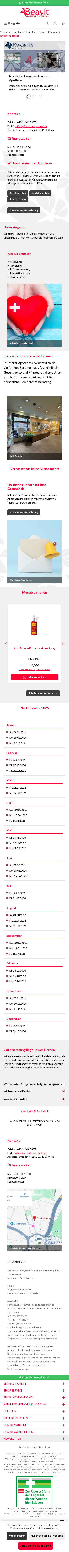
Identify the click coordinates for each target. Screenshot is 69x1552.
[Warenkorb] (63, 23)
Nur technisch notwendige (47, 1535)
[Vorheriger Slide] (6, 71)
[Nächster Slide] (62, 71)
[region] (34, 71)
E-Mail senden (40, 193)
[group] (34, 71)
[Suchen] (47, 23)
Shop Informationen (41, 1447)
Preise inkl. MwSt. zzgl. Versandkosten (34, 670)
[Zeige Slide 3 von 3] (40, 96)
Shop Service (24, 1447)
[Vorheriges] (6, 644)
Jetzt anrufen (18, 193)
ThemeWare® (34, 1517)
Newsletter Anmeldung (24, 210)
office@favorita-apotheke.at (31, 126)
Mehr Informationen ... (48, 1528)
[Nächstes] (62, 644)
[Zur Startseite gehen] (34, 13)
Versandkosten (51, 1453)
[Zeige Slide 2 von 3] (34, 96)
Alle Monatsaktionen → (43, 693)
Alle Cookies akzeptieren (35, 1545)
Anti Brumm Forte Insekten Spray (34, 648)
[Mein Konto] (55, 23)
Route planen (18, 199)
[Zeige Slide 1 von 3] (28, 96)
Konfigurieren (17, 1535)
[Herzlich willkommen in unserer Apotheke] (34, 56)
